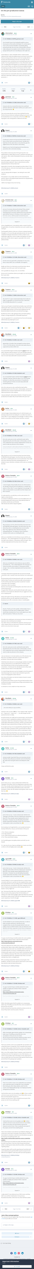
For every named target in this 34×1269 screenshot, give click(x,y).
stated (23, 350)
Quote (6, 82)
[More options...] (31, 34)
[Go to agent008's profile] (2, 859)
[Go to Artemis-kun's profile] (2, 200)
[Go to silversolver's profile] (2, 33)
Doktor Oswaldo (10, 475)
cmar (18, 340)
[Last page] (32, 27)
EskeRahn (8, 334)
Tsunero (8, 251)
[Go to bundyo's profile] (2, 778)
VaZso (7, 638)
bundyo (7, 778)
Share (17, 1233)
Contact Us (17, 1257)
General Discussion (16, 16)
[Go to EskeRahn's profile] (2, 335)
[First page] (2, 27)
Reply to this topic (17, 21)
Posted (11, 34)
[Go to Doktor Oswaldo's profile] (2, 476)
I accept (17, 1266)
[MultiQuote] (2, 83)
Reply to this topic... (9, 1225)
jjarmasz (18, 39)
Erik (3, 15)
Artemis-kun (19, 136)
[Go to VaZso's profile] (2, 638)
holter (7, 408)
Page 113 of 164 (17, 27)
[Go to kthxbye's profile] (2, 913)
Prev (5, 27)
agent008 (8, 859)
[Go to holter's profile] (2, 409)
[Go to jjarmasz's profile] (2, 97)
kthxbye (8, 912)
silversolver (9, 33)
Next (28, 27)
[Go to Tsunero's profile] (2, 252)
